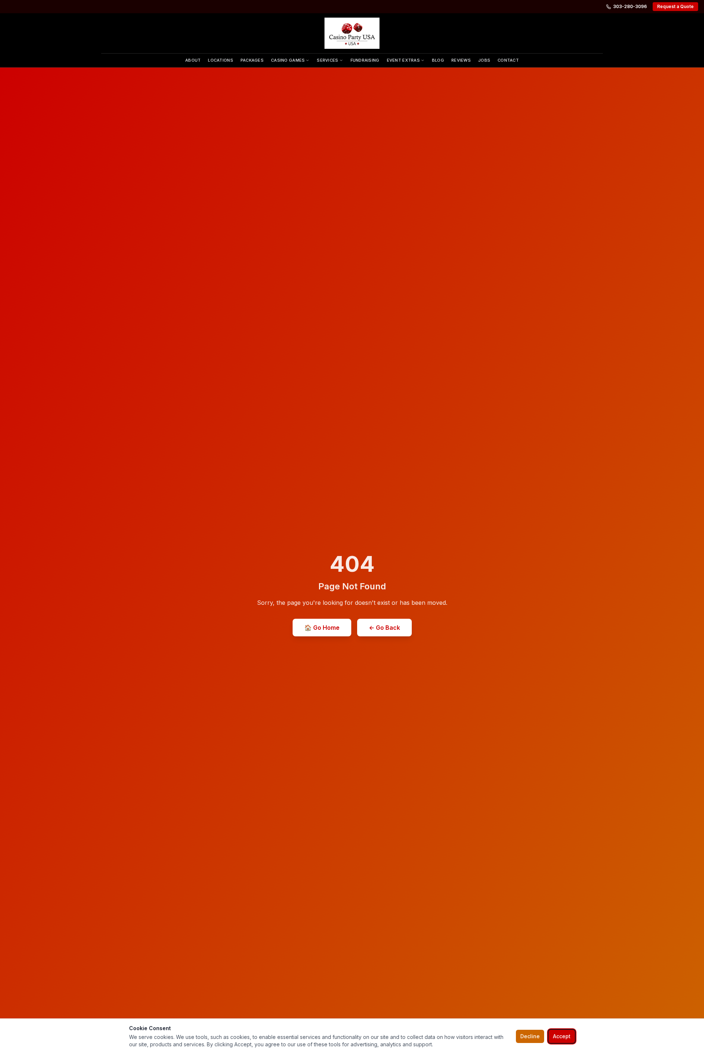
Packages (252, 60)
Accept (562, 1036)
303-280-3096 (630, 6)
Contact (508, 60)
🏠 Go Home (322, 627)
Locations (220, 60)
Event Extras (403, 60)
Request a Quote (675, 6)
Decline (530, 1036)
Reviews (461, 60)
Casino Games (288, 60)
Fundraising (365, 60)
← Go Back (384, 627)
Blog (438, 60)
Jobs (484, 60)
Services (327, 60)
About (193, 60)
